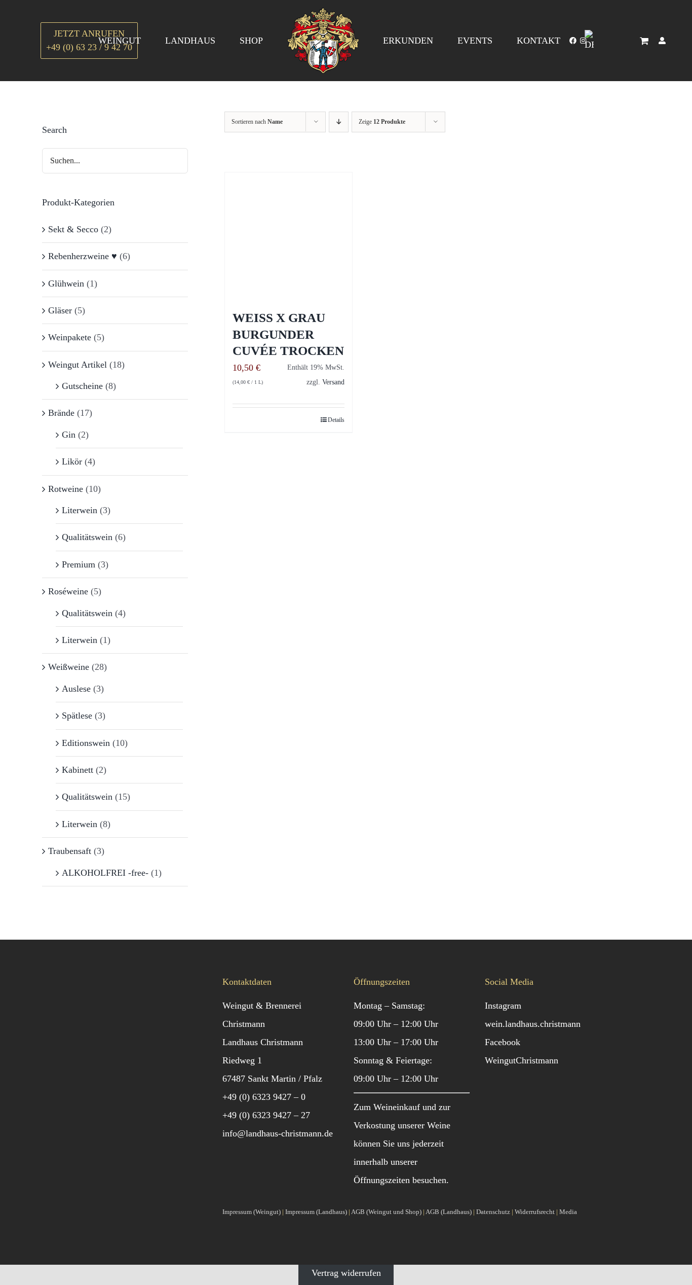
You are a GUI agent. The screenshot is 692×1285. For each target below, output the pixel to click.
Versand (333, 382)
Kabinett (77, 770)
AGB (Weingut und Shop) (386, 1212)
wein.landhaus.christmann (533, 1024)
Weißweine (68, 667)
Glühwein (66, 283)
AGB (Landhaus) (449, 1212)
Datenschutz (493, 1212)
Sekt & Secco (73, 229)
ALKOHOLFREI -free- (105, 873)
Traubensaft (69, 851)
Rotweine (65, 489)
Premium (78, 564)
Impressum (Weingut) (251, 1212)
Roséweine (68, 591)
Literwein (79, 510)
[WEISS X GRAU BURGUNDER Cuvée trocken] (288, 236)
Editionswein (86, 743)
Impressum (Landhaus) (316, 1212)
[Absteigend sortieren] (339, 122)
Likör (72, 461)
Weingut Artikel (77, 365)
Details (336, 419)
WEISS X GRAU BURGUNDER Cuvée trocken (288, 334)
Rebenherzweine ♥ (82, 256)
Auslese (76, 689)
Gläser (60, 310)
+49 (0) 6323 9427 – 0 (263, 1097)
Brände (61, 413)
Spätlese (77, 715)
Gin (68, 435)
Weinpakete (69, 337)
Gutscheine (82, 386)
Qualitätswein (87, 537)
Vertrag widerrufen (346, 1273)
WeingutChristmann (521, 1060)
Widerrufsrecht (535, 1212)
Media (568, 1212)
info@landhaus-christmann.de (277, 1133)
